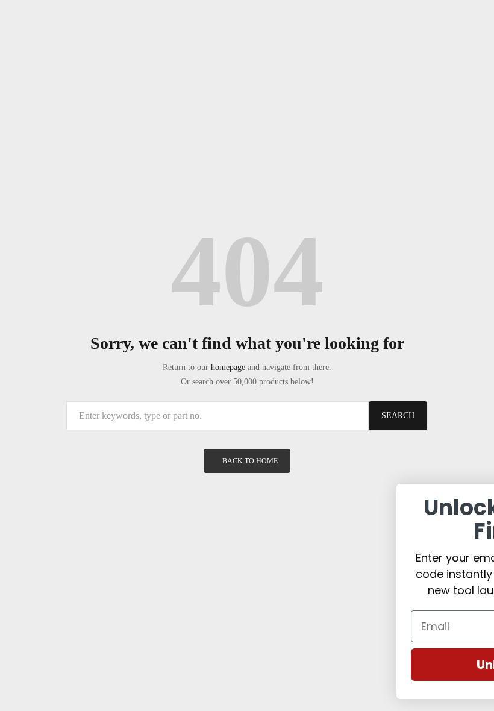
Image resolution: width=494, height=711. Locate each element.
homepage (228, 367)
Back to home (250, 461)
